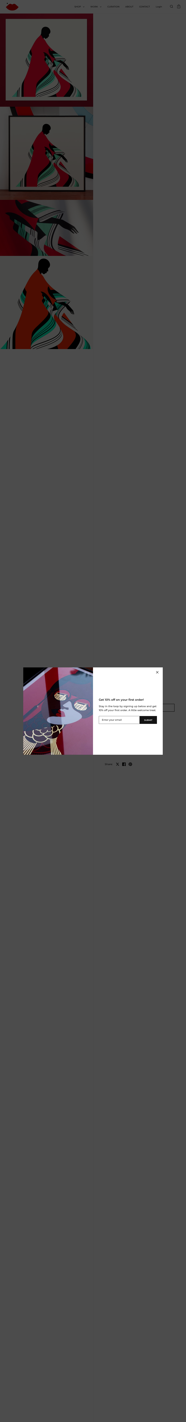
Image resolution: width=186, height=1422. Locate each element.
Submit (148, 720)
